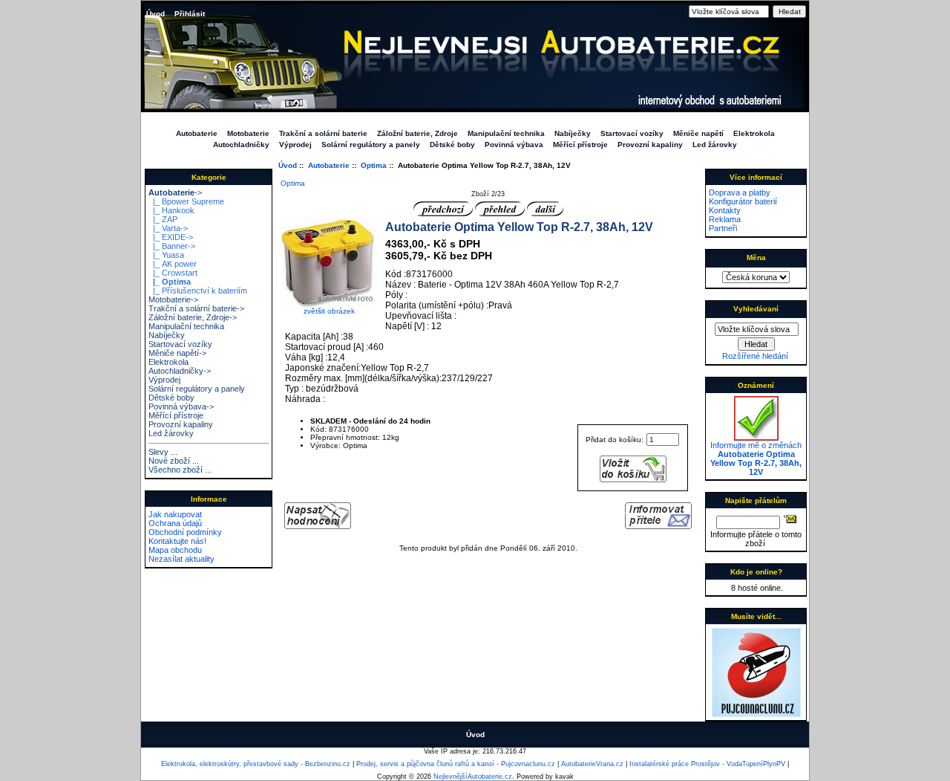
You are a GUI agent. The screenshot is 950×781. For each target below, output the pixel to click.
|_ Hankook (171, 210)
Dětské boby (452, 144)
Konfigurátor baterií (743, 201)
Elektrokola (754, 133)
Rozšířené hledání (755, 355)
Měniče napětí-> (177, 353)
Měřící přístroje (580, 144)
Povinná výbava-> (181, 406)
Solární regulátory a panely (370, 144)
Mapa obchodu (175, 549)
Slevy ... (162, 451)
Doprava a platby (739, 192)
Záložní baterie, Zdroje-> (192, 317)
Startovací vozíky (632, 133)
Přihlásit (189, 14)
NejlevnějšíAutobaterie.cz (472, 776)
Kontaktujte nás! (177, 541)
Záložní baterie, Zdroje (417, 133)
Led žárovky (714, 144)
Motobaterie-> (173, 299)
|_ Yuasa (166, 254)
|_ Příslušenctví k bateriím (197, 290)
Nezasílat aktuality (181, 558)
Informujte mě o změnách (756, 458)
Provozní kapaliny (650, 144)
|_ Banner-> (171, 246)
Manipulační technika (506, 133)
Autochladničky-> (179, 370)
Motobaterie (248, 133)
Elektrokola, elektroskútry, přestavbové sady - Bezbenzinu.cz (255, 764)
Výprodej (295, 144)
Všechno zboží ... (180, 469)
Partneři (723, 228)
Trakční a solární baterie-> (196, 308)
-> (175, 192)
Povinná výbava (514, 144)
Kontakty (725, 210)
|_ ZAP (162, 219)
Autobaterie (329, 165)
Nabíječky (572, 133)
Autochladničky (241, 144)
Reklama (725, 219)
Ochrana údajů (175, 523)
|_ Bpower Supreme (186, 201)
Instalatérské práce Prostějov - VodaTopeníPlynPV (707, 764)
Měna (756, 257)
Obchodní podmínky (185, 532)
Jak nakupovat (175, 514)
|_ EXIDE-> (170, 237)
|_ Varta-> (168, 228)
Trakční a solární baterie (323, 133)
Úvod (155, 14)
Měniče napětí (698, 133)
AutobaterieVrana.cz (592, 764)
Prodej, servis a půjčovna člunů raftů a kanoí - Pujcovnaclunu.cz (455, 764)
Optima (374, 165)
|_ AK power (172, 263)
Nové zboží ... (173, 460)
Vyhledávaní (756, 309)
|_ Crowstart (172, 272)
